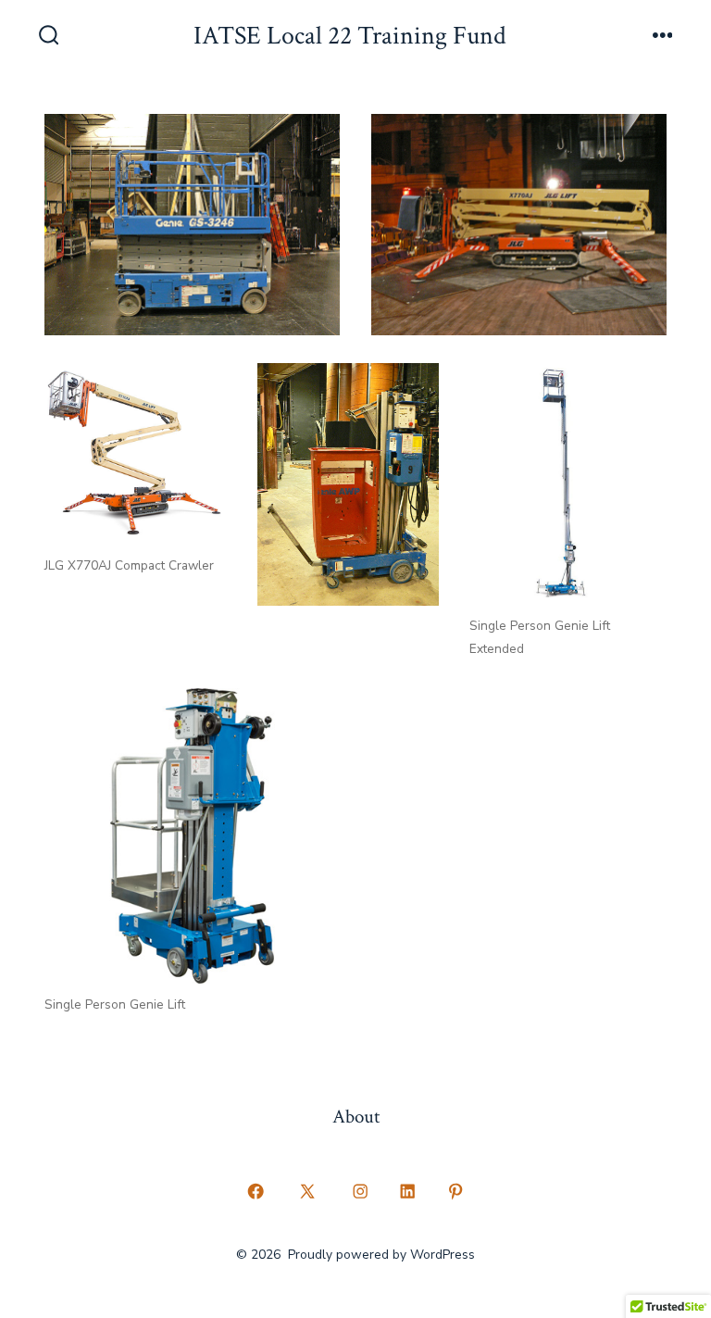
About (356, 1116)
